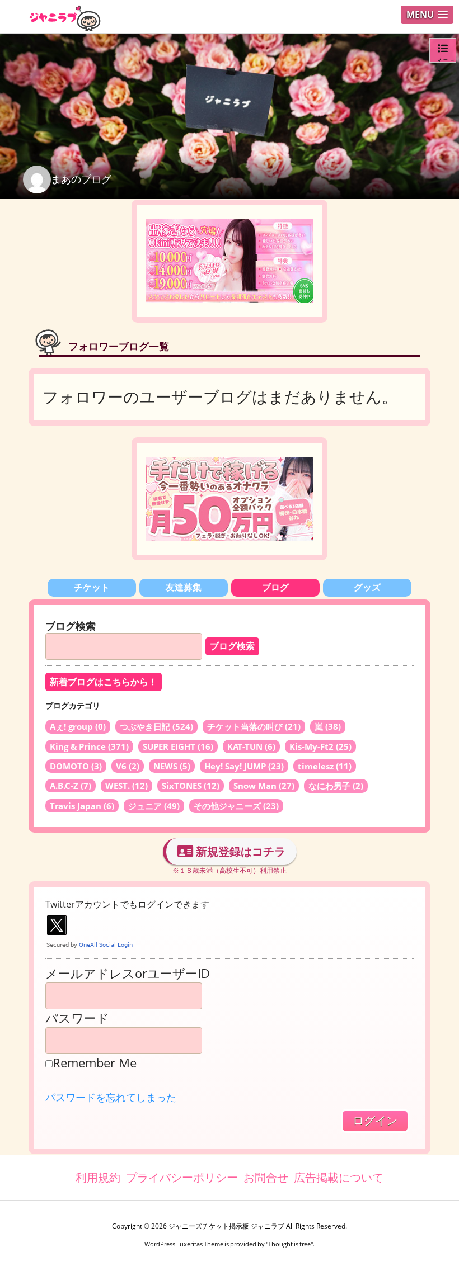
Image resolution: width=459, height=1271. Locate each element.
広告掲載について (338, 1177)
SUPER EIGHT (178, 746)
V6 (127, 766)
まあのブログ (81, 179)
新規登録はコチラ (239, 851)
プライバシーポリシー (182, 1177)
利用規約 (98, 1177)
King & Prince (89, 746)
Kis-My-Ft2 (320, 746)
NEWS (171, 766)
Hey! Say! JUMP (244, 766)
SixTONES (190, 785)
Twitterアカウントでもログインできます (127, 904)
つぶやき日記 (156, 726)
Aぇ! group (78, 726)
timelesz (325, 766)
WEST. (126, 785)
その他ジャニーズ (236, 805)
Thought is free (289, 1244)
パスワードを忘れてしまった (110, 1097)
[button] (427, 15)
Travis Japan (82, 805)
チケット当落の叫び (254, 726)
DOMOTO (76, 766)
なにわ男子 (335, 785)
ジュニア (154, 805)
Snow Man (263, 785)
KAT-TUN (251, 746)
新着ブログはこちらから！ (103, 682)
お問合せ (265, 1177)
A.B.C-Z (70, 785)
